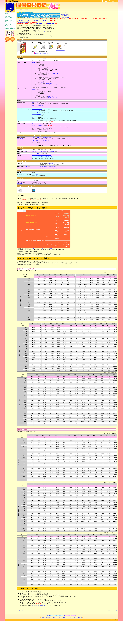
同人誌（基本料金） (9, 17)
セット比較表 (7, 16)
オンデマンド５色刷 (23, 22)
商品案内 (21, 9)
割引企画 (48, 617)
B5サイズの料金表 (65, 17)
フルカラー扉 (20, 138)
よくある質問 (67, 615)
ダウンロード (79, 617)
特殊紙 (33, 62)
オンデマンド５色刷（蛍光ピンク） (37, 20)
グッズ (6, 25)
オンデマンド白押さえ (39, 23)
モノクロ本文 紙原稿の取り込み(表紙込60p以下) (42, 155)
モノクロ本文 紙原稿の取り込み (39, 605)
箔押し (33, 115)
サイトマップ (50, 615)
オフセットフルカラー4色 (37, 125)
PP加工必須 (57, 97)
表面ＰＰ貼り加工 (35, 102)
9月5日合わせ (32, 248)
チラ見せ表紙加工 (35, 174)
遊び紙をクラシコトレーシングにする (48, 166)
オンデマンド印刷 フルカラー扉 (38, 143)
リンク (55, 615)
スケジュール (59, 617)
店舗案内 (60, 615)
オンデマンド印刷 (35, 153)
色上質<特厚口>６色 (47, 58)
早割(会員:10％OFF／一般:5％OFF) (42, 53)
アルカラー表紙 (8, 18)
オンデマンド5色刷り (36, 112)
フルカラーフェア (8, 20)
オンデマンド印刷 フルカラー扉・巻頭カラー (41, 137)
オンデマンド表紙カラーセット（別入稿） (44, 248)
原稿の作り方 (72, 617)
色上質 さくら (35, 151)
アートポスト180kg (36, 58)
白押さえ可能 (55, 73)
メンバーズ (73, 615)
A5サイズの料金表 (65, 15)
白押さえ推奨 (49, 83)
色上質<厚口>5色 (52, 163)
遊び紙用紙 (25, 166)
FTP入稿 (53, 617)
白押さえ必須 (43, 82)
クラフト (58, 163)
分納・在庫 (19, 183)
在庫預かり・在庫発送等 (10, 28)
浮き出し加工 (34, 117)
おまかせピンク (22, 20)
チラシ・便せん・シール (10, 21)
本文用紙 (24, 151)
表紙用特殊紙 (50, 23)
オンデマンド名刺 (8, 23)
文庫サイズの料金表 (65, 12)
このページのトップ (112, 610)
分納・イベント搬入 (9, 27)
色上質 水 (52, 151)
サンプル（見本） (8, 24)
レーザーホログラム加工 (37, 109)
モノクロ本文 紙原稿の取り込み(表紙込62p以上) (42, 156)
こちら (49, 118)
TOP (17, 9)
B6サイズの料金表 (65, 14)
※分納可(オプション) (60, 50)
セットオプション (8, 14)
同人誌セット (7, 13)
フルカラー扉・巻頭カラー (41, 140)
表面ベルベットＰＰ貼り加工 (38, 105)
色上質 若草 (43, 151)
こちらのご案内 (43, 31)
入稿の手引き (65, 617)
